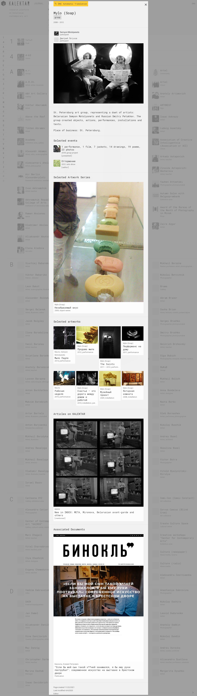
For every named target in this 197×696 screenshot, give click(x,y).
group (57, 17)
